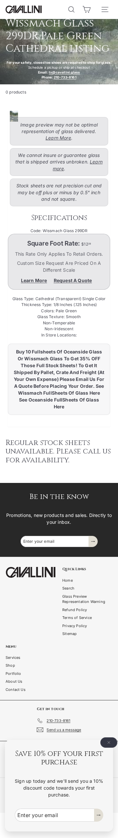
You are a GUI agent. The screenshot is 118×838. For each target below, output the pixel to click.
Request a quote (73, 280)
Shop (10, 665)
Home (67, 580)
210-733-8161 (65, 77)
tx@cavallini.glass (64, 72)
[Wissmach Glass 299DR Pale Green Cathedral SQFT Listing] (57, 116)
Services (13, 657)
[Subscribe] (98, 815)
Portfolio (13, 673)
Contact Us (16, 689)
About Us (14, 681)
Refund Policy (74, 609)
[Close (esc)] (108, 742)
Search (68, 588)
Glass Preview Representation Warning (83, 599)
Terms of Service (77, 617)
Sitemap (69, 633)
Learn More (58, 138)
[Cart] (86, 9)
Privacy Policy (74, 626)
